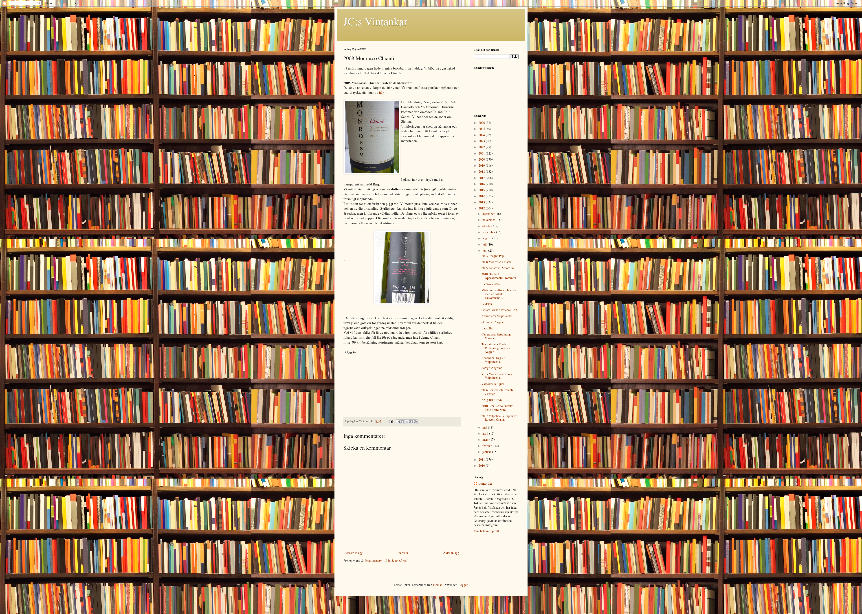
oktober (487, 226)
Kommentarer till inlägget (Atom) (387, 560)
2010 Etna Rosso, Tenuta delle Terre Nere (497, 408)
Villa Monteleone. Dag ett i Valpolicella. (499, 376)
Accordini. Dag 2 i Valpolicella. (493, 360)
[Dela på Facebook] (411, 421)
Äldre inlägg (451, 553)
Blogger (462, 585)
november (489, 220)
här (381, 92)
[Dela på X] (407, 421)
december (488, 213)
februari (487, 446)
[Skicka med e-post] (398, 421)
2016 (482, 184)
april (485, 433)
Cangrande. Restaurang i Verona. (497, 336)
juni (485, 250)
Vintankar (485, 484)
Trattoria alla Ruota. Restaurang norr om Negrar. (496, 348)
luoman (437, 585)
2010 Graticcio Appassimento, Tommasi (499, 276)
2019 (482, 165)
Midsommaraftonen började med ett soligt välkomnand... (499, 294)
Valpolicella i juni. (493, 384)
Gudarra (487, 304)
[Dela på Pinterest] (415, 421)
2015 (482, 190)
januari (487, 452)
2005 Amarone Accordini (498, 268)
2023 (482, 141)
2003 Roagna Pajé (493, 256)
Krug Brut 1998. (492, 400)
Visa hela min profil (486, 531)
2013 (482, 202)
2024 (482, 135)
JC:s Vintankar (375, 21)
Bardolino (488, 328)
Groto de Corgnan (493, 322)
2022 (482, 147)
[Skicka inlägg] (390, 421)
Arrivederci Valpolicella (497, 316)
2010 (482, 465)
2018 (482, 171)
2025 (482, 128)
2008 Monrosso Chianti (496, 262)
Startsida (403, 553)
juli (485, 244)
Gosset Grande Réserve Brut (499, 310)
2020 (482, 159)
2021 (482, 153)
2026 (482, 122)
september (489, 232)
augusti (487, 238)
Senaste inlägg (354, 553)
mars (485, 439)
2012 (482, 208)
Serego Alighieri (492, 368)
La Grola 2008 (491, 284)
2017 (482, 178)
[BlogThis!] (402, 421)
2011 (482, 459)
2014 (482, 196)
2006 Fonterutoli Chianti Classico (497, 392)
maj (485, 427)
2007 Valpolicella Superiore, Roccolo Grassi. (500, 418)
